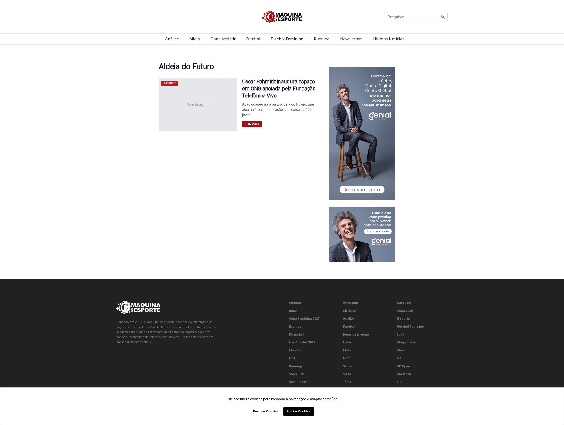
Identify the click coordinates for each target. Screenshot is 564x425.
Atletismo (350, 303)
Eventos (295, 326)
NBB (346, 358)
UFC (400, 382)
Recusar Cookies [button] (265, 411)
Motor (402, 350)
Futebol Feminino (287, 38)
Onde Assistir (223, 38)
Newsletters (351, 38)
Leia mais (252, 124)
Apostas (295, 303)
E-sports (403, 318)
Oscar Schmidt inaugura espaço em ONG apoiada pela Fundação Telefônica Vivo (278, 88)
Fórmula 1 (296, 334)
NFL (400, 358)
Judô (400, 334)
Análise (172, 38)
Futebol (253, 38)
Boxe (293, 310)
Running (322, 38)
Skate (347, 366)
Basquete (404, 303)
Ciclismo (349, 310)
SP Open (403, 366)
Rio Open (404, 374)
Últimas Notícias (388, 38)
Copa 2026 (405, 310)
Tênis (347, 382)
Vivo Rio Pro (298, 382)
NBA (292, 358)
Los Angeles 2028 (302, 342)
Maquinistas (406, 342)
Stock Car (296, 374)
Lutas (347, 342)
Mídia (194, 38)
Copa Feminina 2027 (304, 318)
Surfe (347, 374)
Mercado (295, 350)
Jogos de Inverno (356, 334)
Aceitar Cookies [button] (298, 411)
